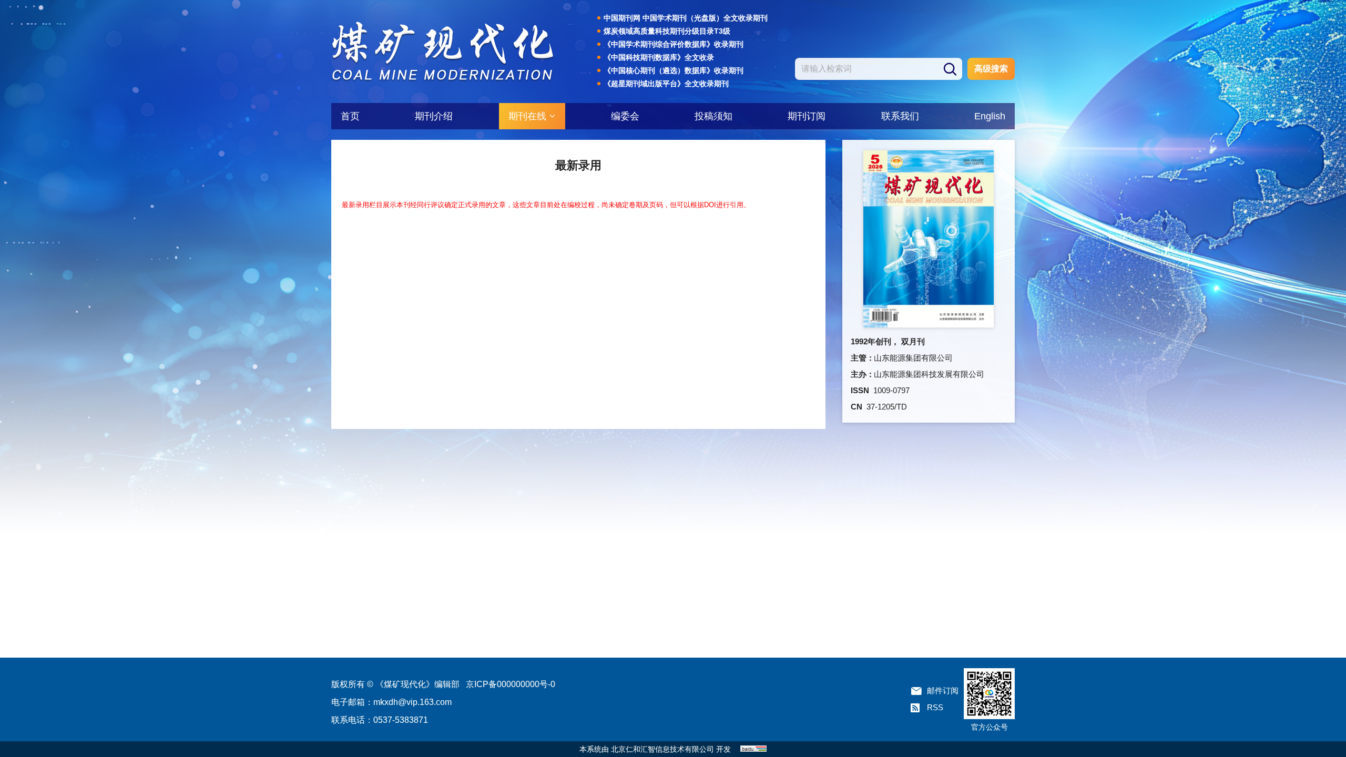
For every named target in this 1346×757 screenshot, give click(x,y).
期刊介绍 (434, 116)
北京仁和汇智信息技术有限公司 (662, 749)
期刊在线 (527, 116)
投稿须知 (713, 116)
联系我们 (900, 116)
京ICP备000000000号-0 (510, 684)
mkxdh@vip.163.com (412, 702)
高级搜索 (991, 68)
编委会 (625, 116)
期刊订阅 (806, 116)
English (989, 116)
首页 (350, 116)
